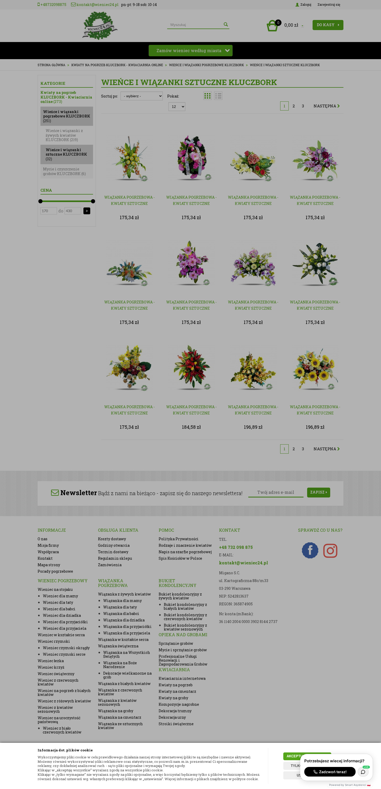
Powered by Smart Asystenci (350, 785)
